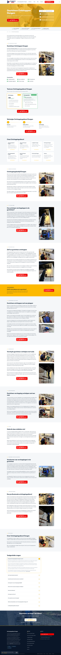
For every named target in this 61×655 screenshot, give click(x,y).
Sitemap (53, 653)
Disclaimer (50, 653)
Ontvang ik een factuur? (12, 594)
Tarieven (28, 647)
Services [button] (30, 1)
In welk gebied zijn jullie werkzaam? (13, 605)
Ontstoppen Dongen (13, 48)
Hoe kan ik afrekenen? (11, 590)
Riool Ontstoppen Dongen (30, 643)
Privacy (44, 653)
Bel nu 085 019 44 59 (45, 634)
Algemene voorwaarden (40, 653)
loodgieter (27, 269)
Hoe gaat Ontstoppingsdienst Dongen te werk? (15, 558)
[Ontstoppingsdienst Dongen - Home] (11, 2)
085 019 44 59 (16, 192)
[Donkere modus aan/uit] (59, 2)
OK (16, 652)
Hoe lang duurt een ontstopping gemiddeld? (15, 582)
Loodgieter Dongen (29, 637)
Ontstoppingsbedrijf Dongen (18, 181)
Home (7, 31)
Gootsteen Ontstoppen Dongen (31, 635)
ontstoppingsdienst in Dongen (25, 510)
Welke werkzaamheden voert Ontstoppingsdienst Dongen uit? (18, 601)
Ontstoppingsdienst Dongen (22, 1)
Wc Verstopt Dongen (30, 645)
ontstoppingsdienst (17, 59)
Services (10, 31)
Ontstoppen (22, 70)
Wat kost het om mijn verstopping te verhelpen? (15, 586)
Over (34, 1)
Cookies (47, 653)
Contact (41, 1)
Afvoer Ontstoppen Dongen (30, 633)
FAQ (37, 1)
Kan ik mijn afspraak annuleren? (13, 575)
